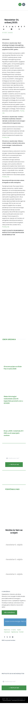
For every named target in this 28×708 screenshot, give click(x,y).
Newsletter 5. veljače (14, 559)
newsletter (10, 32)
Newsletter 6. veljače (14, 544)
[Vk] (3, 29)
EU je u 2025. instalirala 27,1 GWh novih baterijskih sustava (13, 433)
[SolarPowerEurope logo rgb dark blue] (6, 649)
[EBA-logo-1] (6, 652)
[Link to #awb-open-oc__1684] (23, 4)
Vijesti (19, 630)
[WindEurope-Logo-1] (6, 643)
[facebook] (4, 637)
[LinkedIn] (12, 26)
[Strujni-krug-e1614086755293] (14, 494)
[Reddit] (9, 26)
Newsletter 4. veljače (14, 574)
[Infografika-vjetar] (14, 472)
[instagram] (10, 637)
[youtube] (12, 637)
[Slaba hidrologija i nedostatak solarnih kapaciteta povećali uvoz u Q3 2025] (14, 374)
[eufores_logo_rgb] (5, 662)
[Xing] (11, 29)
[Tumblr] (21, 26)
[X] (6, 26)
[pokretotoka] (14, 499)
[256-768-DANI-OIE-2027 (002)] (14, 243)
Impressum (7, 632)
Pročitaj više (5, 137)
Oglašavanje (14, 632)
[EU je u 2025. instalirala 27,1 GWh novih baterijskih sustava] (14, 409)
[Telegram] (18, 26)
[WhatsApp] (15, 26)
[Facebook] (3, 26)
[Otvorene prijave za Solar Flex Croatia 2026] (14, 344)
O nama (13, 630)
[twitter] (7, 637)
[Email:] (19, 29)
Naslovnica (7, 630)
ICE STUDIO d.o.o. (21, 700)
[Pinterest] (24, 26)
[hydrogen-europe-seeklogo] (6, 658)
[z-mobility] (14, 516)
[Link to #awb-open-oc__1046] (20, 4)
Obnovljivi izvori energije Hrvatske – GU (17, 699)
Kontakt (21, 632)
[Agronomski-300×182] (14, 505)
